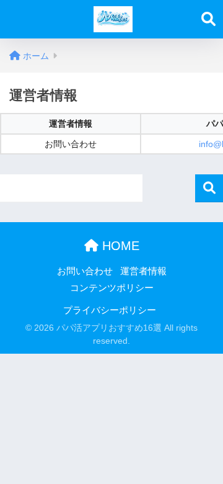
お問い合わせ (85, 271)
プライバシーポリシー (109, 310)
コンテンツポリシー (112, 288)
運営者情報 (143, 271)
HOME (118, 246)
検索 (209, 188)
